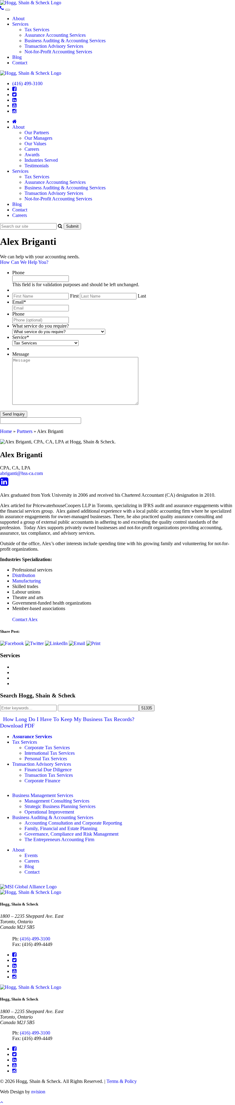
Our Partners (36, 132)
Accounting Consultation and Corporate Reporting (73, 823)
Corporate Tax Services (47, 747)
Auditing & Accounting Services (43, 678)
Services (20, 24)
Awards (31, 154)
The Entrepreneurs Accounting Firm (59, 839)
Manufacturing (26, 580)
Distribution (23, 575)
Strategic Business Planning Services (59, 806)
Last (142, 295)
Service (20, 337)
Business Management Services (42, 795)
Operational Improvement (49, 812)
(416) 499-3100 (27, 83)
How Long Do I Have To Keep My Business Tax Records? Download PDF (67, 722)
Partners (24, 431)
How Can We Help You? (24, 262)
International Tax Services (49, 753)
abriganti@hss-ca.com (21, 473)
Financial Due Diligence (48, 769)
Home (6, 431)
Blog (17, 57)
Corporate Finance (42, 780)
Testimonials (36, 165)
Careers (31, 149)
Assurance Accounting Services (55, 35)
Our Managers (38, 138)
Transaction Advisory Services (53, 46)
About (18, 18)
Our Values (35, 143)
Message (20, 354)
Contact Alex (25, 619)
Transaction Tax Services (48, 775)
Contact (19, 62)
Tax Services (36, 29)
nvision (38, 1091)
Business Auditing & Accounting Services (65, 40)
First (74, 295)
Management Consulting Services (44, 667)
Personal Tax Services (45, 758)
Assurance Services (32, 736)
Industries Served (41, 160)
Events (31, 855)
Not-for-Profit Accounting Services (58, 51)
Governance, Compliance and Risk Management (71, 834)
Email (19, 302)
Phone (18, 272)
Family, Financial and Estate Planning (60, 828)
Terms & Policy (121, 1081)
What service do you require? (40, 325)
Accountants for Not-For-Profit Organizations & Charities (68, 683)
